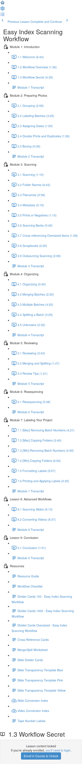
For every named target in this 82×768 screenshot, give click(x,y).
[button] (2, 4)
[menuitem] (2, 10)
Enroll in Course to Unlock (41, 756)
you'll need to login (58, 750)
